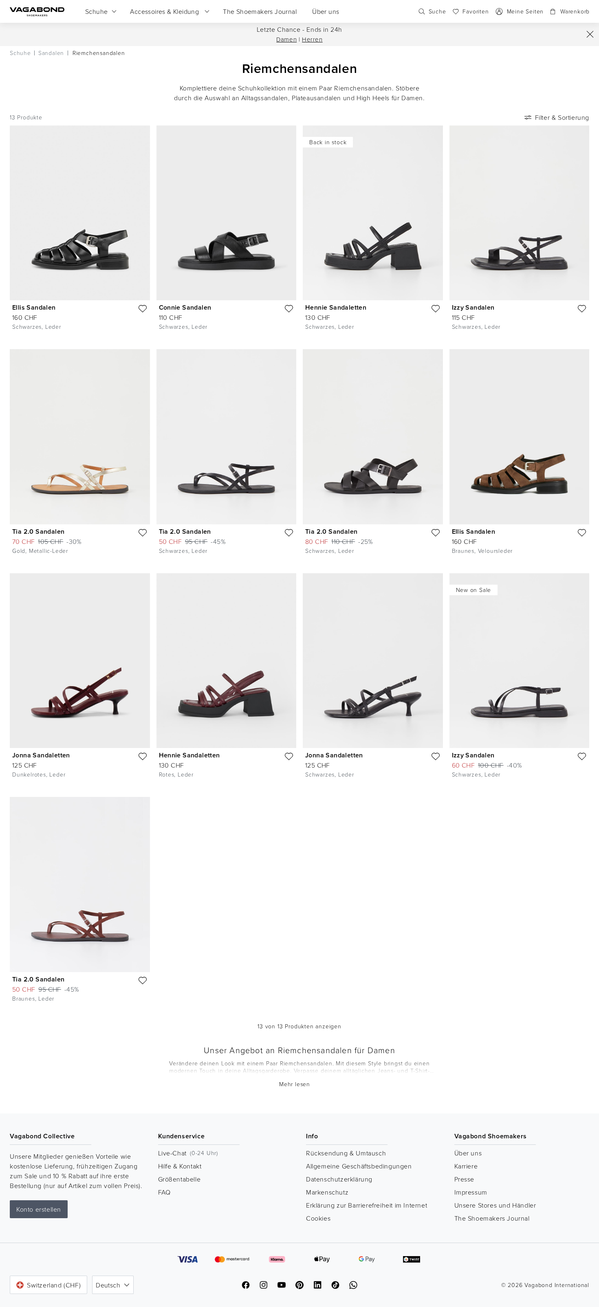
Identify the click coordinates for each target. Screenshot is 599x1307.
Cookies (318, 1218)
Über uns (468, 1153)
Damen (286, 39)
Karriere (466, 1166)
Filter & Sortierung (562, 117)
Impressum (470, 1192)
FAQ (164, 1192)
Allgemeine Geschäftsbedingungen (359, 1166)
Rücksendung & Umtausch (346, 1153)
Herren (312, 39)
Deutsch (108, 1285)
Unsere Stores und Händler (495, 1205)
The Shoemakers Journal (492, 1218)
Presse (464, 1179)
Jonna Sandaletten (41, 755)
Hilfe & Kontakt (180, 1166)
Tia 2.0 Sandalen (38, 531)
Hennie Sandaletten (335, 307)
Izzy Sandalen (473, 307)
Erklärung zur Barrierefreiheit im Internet (366, 1205)
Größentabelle (179, 1179)
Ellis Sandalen (34, 307)
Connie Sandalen (185, 307)
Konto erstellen (38, 1209)
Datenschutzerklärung (339, 1179)
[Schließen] (590, 34)
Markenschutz (327, 1192)
